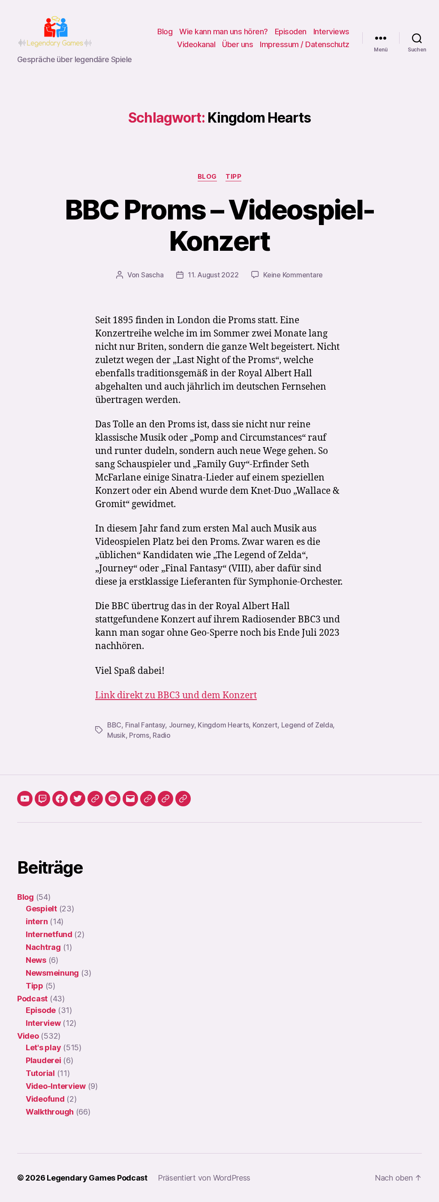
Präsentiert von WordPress (204, 1177)
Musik (116, 735)
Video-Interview (56, 1086)
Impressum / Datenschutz (304, 44)
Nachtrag (43, 947)
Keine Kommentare (293, 274)
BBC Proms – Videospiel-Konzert (220, 225)
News (36, 960)
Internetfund (49, 934)
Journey (181, 725)
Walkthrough (50, 1111)
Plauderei (43, 1060)
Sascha (152, 274)
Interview (43, 1023)
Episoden (291, 31)
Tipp (233, 176)
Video (28, 1035)
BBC (114, 725)
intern (37, 921)
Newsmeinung (52, 972)
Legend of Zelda (307, 725)
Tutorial (40, 1073)
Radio (162, 735)
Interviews (331, 31)
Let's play (43, 1047)
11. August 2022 (213, 274)
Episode (41, 1010)
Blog (164, 31)
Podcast (32, 998)
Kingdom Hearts (223, 725)
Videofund (45, 1098)
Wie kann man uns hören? (223, 31)
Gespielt (41, 908)
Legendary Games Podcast (97, 1177)
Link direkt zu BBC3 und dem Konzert (176, 695)
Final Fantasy (145, 725)
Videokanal (196, 44)
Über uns (237, 44)
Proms (139, 735)
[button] (148, 798)
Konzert (265, 725)
